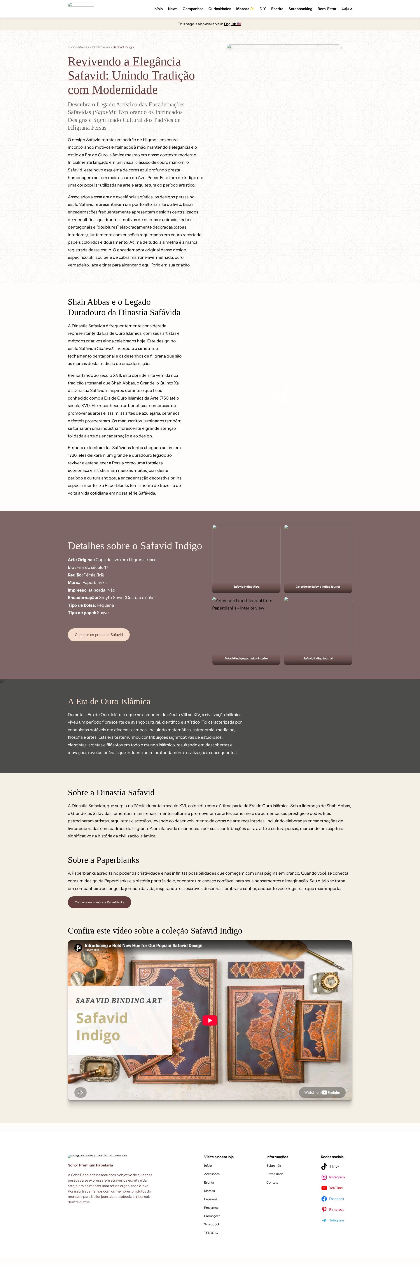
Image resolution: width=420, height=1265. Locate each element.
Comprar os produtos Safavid (99, 635)
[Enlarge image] (275, 530)
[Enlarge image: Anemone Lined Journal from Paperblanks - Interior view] (275, 602)
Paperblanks (101, 47)
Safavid (75, 170)
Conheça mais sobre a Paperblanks (99, 902)
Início (71, 47)
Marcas (83, 47)
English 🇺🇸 (232, 24)
